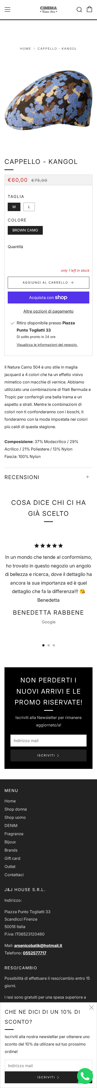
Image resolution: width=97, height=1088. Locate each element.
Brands (10, 850)
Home (25, 48)
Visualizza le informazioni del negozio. (47, 345)
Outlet (9, 866)
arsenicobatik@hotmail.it (38, 945)
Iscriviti (46, 755)
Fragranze (13, 833)
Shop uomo (15, 817)
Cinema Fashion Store (48, 29)
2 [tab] (49, 645)
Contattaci (14, 874)
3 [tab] (54, 645)
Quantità (15, 246)
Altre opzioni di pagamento (48, 311)
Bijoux (10, 841)
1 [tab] (43, 645)
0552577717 (34, 952)
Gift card (12, 858)
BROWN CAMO (25, 230)
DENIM (10, 825)
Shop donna (15, 809)
